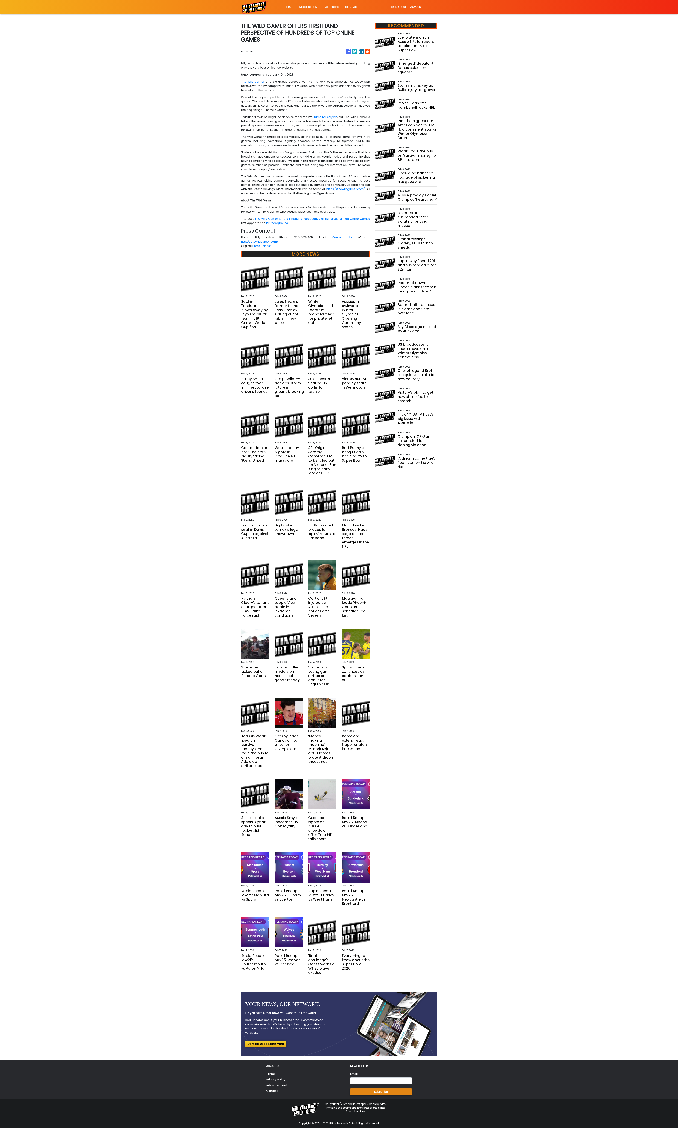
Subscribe (381, 1092)
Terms (270, 1074)
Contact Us (342, 237)
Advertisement (276, 1085)
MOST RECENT (309, 7)
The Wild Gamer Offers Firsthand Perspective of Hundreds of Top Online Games (312, 219)
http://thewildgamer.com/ (259, 242)
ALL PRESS (332, 7)
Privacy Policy (275, 1079)
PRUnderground (277, 223)
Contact (272, 1091)
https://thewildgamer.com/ (345, 189)
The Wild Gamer (252, 82)
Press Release (262, 246)
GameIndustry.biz (325, 117)
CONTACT (352, 7)
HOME (289, 7)
